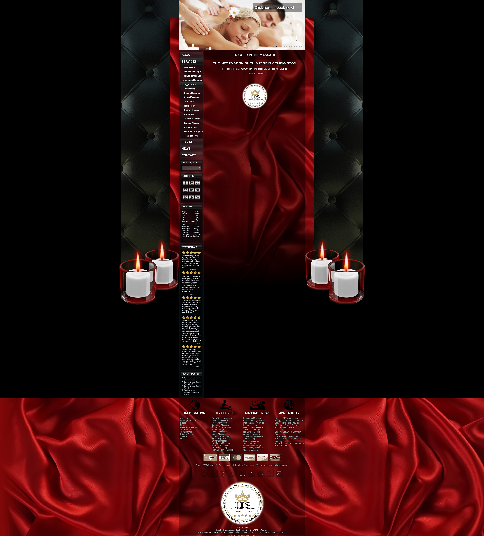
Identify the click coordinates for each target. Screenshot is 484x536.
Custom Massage (191, 110)
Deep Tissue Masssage (222, 418)
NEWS (186, 148)
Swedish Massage (192, 72)
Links (182, 439)
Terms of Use (186, 432)
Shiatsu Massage (191, 93)
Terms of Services (192, 136)
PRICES (187, 141)
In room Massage (251, 425)
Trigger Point (189, 84)
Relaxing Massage (192, 76)
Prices (183, 423)
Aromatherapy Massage (222, 450)
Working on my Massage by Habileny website (192, 392)
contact (236, 69)
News (182, 425)
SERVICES (189, 61)
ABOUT (187, 54)
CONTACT (189, 155)
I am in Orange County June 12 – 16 (192, 383)
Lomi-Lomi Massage (221, 436)
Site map (184, 436)
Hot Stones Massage (221, 443)
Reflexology (189, 106)
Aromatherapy (190, 127)
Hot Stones (188, 114)
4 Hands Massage (191, 119)
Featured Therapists (193, 132)
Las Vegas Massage (252, 418)
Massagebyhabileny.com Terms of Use (244, 532)
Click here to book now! (274, 7)
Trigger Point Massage (222, 427)
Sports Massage (191, 97)
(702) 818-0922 (210, 465)
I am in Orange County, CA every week (192, 379)
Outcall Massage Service (254, 420)
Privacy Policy (186, 434)
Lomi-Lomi (188, 102)
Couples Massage (192, 123)
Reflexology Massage (221, 438)
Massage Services (188, 420)
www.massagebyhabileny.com (274, 465)
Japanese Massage (192, 80)
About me (184, 418)
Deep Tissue (189, 67)
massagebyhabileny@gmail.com (239, 465)
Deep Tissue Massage (253, 427)
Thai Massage (190, 89)
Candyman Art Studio (249, 535)
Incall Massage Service (253, 423)
